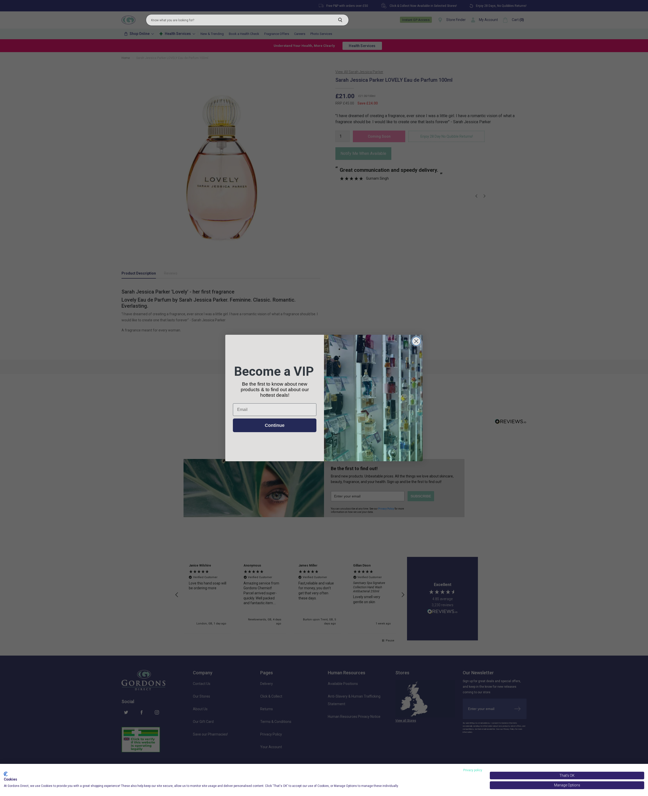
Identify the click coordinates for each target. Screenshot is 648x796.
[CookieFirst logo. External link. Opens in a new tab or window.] (6, 774)
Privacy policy (472, 770)
